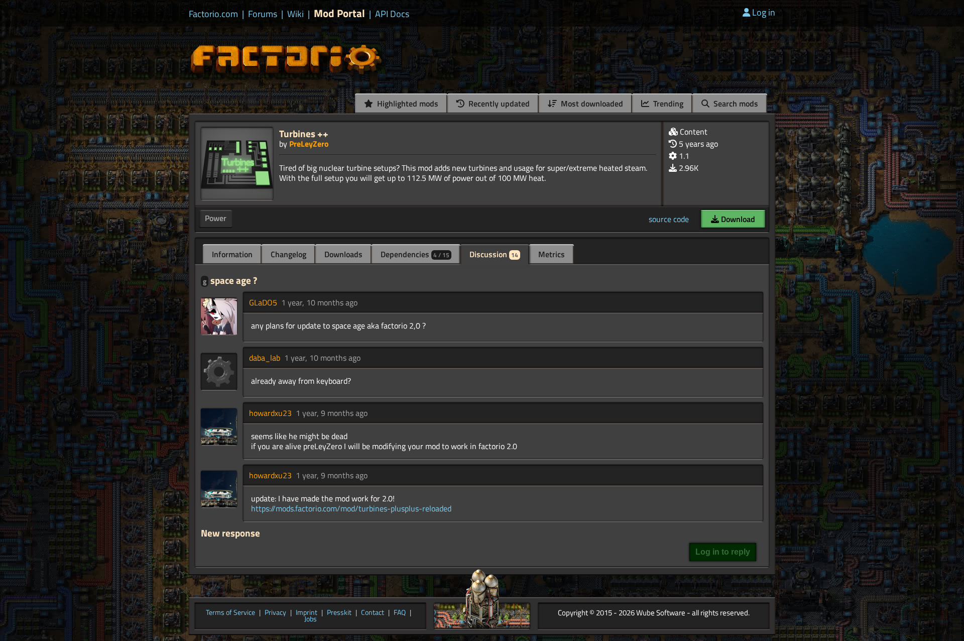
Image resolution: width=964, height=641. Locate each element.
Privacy (275, 612)
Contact (372, 612)
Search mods (734, 103)
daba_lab (264, 358)
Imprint (306, 612)
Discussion (493, 254)
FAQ (400, 612)
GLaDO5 (263, 302)
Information (232, 254)
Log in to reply (722, 552)
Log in (763, 12)
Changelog (288, 254)
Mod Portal (339, 13)
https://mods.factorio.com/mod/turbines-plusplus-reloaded (351, 508)
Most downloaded (591, 103)
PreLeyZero (309, 144)
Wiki (295, 14)
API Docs (392, 14)
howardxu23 (270, 413)
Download (737, 219)
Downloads (343, 254)
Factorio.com (213, 14)
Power (215, 218)
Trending (667, 103)
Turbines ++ (303, 133)
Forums (262, 14)
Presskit (339, 612)
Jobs (310, 619)
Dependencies (415, 254)
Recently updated (498, 103)
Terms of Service (230, 612)
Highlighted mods (406, 103)
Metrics (551, 254)
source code (669, 219)
